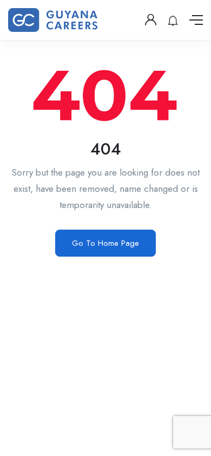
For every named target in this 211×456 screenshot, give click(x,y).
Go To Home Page (105, 243)
